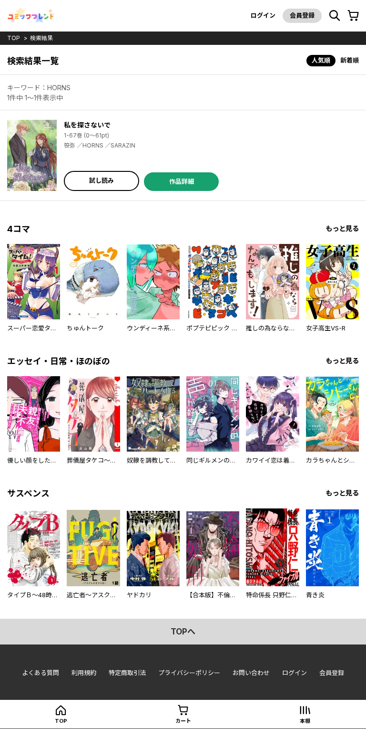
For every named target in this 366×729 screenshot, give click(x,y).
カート (183, 721)
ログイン (263, 15)
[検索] (334, 15)
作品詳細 (181, 181)
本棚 (305, 721)
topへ (183, 631)
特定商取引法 (127, 672)
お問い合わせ (251, 672)
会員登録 (302, 15)
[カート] (353, 15)
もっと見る (342, 228)
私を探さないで (87, 125)
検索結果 (41, 38)
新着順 (349, 60)
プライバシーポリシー (189, 672)
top (13, 38)
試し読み (101, 180)
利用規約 (83, 672)
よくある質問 (40, 672)
